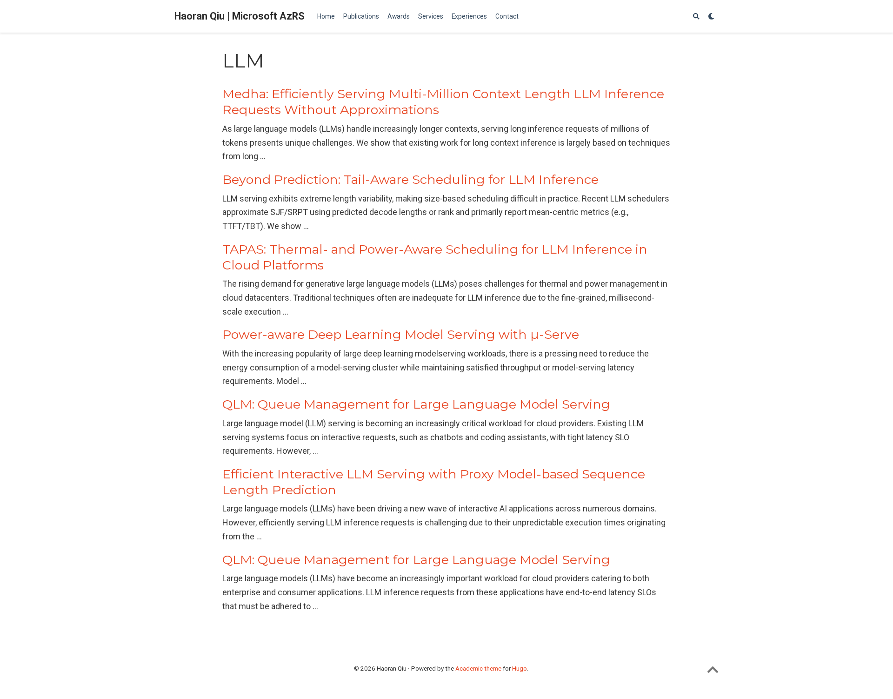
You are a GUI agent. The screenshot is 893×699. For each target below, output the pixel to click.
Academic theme (478, 668)
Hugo (519, 668)
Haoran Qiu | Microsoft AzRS (239, 16)
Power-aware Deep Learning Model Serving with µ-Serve (400, 334)
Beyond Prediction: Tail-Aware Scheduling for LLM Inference (410, 179)
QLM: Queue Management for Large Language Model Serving (416, 404)
